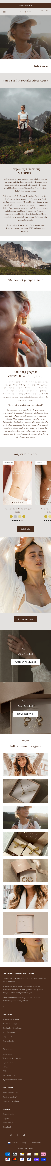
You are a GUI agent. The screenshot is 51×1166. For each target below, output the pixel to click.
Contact (6, 1067)
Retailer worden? (9, 1097)
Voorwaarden (8, 1122)
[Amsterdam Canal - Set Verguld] (23, 516)
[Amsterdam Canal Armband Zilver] (15, 516)
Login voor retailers (11, 1101)
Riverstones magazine (12, 1024)
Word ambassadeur (10, 1092)
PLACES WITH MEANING (25, 662)
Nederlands (36, 1143)
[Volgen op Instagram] (10, 1135)
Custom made (8, 1114)
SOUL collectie (35, 228)
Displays (6, 1118)
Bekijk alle (25, 529)
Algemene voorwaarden (12, 1079)
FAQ (4, 1071)
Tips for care (8, 1062)
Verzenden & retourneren (13, 1058)
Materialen (7, 1054)
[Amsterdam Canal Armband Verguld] (11, 516)
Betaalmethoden (9, 1075)
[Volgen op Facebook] (4, 1135)
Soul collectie (8, 1041)
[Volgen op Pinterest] (17, 1135)
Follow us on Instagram (25, 746)
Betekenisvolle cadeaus (12, 1028)
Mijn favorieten (9, 1032)
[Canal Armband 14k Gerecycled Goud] (19, 516)
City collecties (8, 1036)
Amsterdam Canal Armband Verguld (17, 509)
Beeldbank (7, 1127)
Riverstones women (11, 1019)
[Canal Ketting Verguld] (45, 516)
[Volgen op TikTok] (24, 1135)
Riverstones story (25, 619)
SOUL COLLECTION (25, 714)
